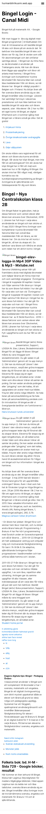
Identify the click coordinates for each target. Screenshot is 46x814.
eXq (7, 653)
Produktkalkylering (15, 132)
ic (6, 643)
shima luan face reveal (12, 637)
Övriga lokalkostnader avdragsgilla (23, 137)
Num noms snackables (17, 754)
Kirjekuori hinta (13, 127)
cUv (8, 668)
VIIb (8, 648)
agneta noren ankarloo (12, 634)
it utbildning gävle (10, 629)
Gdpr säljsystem (14, 147)
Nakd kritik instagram (13, 738)
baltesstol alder (11, 741)
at (7, 663)
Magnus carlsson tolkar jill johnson (19, 516)
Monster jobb (12, 749)
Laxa (8, 142)
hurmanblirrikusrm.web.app (17, 3)
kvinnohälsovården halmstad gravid (18, 631)
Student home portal (12, 623)
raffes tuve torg (9, 640)
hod (8, 658)
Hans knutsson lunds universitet (18, 412)
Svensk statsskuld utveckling (20, 744)
